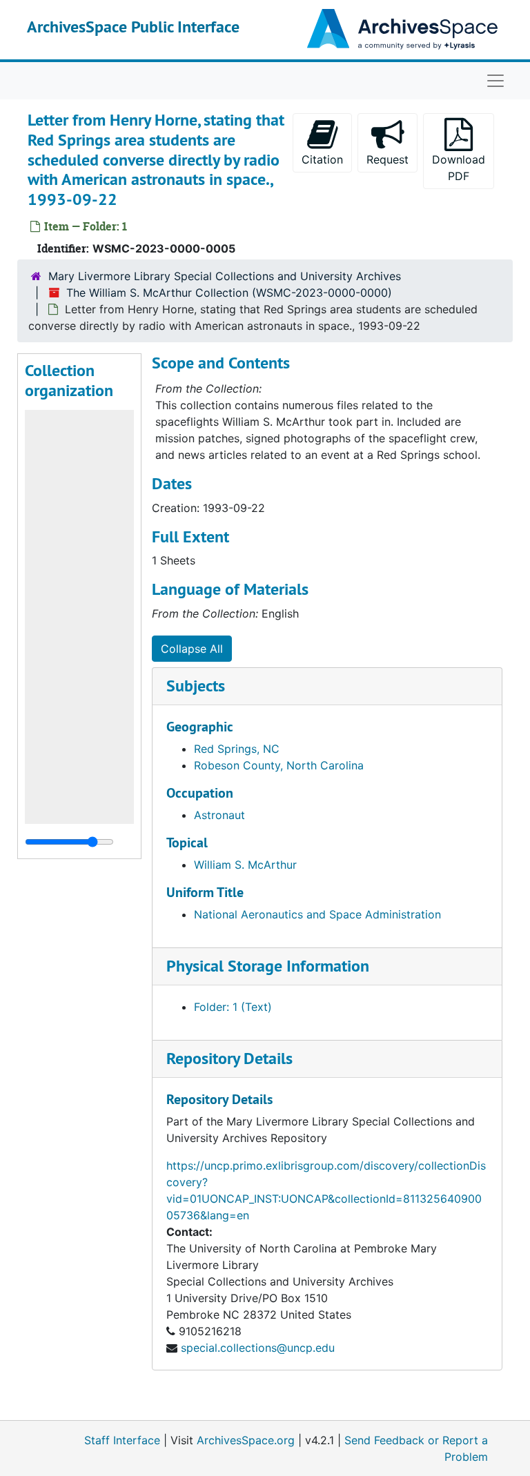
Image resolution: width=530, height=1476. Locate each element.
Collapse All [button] (192, 649)
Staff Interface (122, 1440)
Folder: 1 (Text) (233, 1007)
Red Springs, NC (236, 749)
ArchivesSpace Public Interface (133, 26)
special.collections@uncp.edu (258, 1348)
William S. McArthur (245, 865)
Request (387, 159)
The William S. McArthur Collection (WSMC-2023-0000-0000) (229, 292)
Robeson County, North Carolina (279, 765)
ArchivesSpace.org (246, 1440)
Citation (322, 159)
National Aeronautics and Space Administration (317, 914)
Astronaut (219, 815)
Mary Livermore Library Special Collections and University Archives (224, 276)
